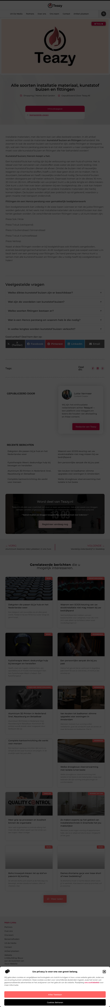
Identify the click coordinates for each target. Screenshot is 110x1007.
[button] (104, 971)
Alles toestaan (55, 994)
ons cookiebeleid (92, 982)
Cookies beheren (55, 1002)
